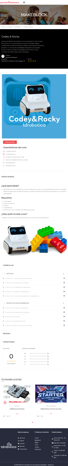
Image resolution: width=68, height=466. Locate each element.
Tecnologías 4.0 (20, 61)
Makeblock (4, 61)
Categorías (4, 59)
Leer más (17, 393)
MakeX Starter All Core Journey (51, 409)
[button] (24, 2)
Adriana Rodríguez (51, 406)
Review (30, 59)
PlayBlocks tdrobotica (17, 409)
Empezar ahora (10, 142)
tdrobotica (17, 406)
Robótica (18, 27)
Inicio (3, 27)
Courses (9, 27)
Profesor (7, 55)
